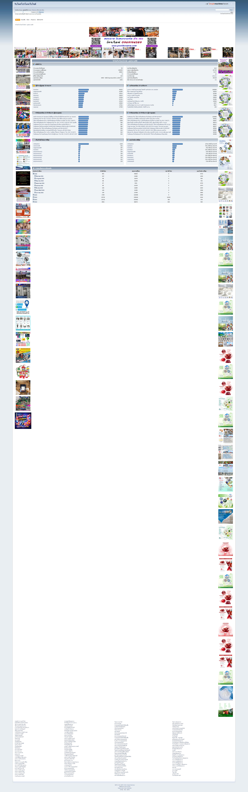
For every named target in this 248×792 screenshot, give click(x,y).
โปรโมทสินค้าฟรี (68, 744)
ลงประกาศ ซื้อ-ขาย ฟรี (69, 738)
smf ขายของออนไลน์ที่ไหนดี (121, 745)
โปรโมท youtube (68, 749)
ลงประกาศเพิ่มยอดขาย (177, 761)
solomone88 (36, 146)
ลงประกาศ (17, 754)
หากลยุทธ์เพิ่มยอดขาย (69, 721)
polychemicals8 (37, 159)
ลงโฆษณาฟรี (175, 773)
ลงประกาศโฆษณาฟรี (20, 773)
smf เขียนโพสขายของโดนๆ (121, 769)
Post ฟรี (174, 767)
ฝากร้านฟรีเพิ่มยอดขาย (177, 762)
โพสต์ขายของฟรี (18, 735)
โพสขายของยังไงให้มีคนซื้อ (121, 753)
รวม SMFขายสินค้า (68, 732)
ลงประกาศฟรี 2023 (19, 774)
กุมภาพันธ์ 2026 (40, 190)
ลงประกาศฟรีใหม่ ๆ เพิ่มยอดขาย (179, 764)
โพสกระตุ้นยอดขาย (176, 722)
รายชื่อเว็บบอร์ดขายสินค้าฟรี (70, 755)
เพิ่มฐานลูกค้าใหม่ (19, 730)
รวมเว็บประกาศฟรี (19, 733)
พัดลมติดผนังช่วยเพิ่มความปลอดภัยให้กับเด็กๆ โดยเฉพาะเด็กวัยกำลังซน (52, 130)
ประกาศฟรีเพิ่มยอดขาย (177, 759)
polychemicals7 (37, 153)
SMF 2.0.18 (117, 785)
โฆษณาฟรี (17, 738)
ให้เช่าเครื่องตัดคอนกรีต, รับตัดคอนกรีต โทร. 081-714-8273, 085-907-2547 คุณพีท (54, 122)
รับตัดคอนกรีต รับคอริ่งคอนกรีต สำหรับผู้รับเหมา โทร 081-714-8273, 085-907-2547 (55, 134)
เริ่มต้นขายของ (175, 726)
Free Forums (127, 786)
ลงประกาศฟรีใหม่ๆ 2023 (70, 741)
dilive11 (214, 76)
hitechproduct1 (37, 105)
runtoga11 (36, 97)
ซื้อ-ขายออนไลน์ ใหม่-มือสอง (134, 91)
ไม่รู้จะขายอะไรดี (118, 722)
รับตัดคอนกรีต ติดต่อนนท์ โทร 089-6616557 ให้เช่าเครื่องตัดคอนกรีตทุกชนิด (147, 134)
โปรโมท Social (67, 747)
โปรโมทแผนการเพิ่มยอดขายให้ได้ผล (180, 742)
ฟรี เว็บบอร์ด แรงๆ (68, 760)
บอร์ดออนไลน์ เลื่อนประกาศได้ (135, 101)
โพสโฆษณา (17, 747)
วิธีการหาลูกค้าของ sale (20, 724)
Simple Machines (131, 785)
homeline (35, 89)
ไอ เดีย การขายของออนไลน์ (121, 740)
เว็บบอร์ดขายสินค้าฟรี (69, 758)
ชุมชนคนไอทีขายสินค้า (69, 740)
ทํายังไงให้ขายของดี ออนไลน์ (21, 722)
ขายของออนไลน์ (68, 765)
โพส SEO (174, 772)
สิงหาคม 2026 (39, 176)
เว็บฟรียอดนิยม (18, 746)
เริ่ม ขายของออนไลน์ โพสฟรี (121, 743)
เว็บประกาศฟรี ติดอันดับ (20, 766)
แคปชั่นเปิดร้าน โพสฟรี (120, 770)
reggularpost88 (37, 91)
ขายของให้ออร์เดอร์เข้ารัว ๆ (121, 761)
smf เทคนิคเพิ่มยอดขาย (120, 775)
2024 (35, 197)
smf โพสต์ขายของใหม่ (133, 97)
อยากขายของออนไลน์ (69, 768)
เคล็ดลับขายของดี (68, 725)
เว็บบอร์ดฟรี (175, 734)
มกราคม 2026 (39, 192)
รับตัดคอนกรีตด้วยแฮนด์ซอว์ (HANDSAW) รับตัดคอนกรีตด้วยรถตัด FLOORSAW (54, 126)
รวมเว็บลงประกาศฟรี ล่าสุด (21, 732)
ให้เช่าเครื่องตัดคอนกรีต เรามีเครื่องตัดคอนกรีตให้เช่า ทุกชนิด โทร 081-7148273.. (54, 120)
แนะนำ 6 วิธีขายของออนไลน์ (70, 766)
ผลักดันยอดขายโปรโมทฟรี (178, 739)
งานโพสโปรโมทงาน (69, 729)
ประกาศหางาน (18, 751)
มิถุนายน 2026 (40, 181)
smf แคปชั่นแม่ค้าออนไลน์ (120, 758)
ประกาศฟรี (17, 740)
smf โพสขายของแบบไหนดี (121, 755)
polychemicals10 (37, 155)
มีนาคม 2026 (39, 188)
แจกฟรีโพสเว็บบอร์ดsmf (69, 752)
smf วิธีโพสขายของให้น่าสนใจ (121, 772)
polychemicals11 (37, 151)
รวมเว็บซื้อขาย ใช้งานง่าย (20, 757)
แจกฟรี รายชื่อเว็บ (68, 751)
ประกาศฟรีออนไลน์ (68, 733)
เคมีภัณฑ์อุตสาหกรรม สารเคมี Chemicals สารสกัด (140, 105)
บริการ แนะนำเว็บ (19, 752)
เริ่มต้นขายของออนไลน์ (69, 769)
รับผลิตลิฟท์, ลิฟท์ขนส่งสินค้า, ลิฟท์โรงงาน (138, 107)
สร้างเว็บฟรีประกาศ (68, 776)
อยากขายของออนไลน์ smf (120, 736)
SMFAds (121, 786)
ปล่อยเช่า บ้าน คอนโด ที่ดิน (21, 762)
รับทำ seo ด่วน (118, 729)
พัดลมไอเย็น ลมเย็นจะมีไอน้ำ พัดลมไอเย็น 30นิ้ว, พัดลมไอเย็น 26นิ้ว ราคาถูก (147, 122)
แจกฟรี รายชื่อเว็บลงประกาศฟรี (71, 746)
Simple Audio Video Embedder (125, 788)
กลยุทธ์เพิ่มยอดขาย (68, 724)
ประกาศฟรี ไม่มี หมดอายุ (20, 765)
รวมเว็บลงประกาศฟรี (20, 776)
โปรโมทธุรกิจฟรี (68, 743)
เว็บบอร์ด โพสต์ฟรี (68, 736)
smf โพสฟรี (117, 731)
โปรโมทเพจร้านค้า (176, 775)
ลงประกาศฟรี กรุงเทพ (20, 769)
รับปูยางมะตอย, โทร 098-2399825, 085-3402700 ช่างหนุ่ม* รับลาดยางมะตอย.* (148, 126)
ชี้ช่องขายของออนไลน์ (69, 773)
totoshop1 (36, 95)
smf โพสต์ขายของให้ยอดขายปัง (122, 748)
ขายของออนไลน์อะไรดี (177, 729)
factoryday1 (130, 157)
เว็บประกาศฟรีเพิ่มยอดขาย (178, 765)
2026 (35, 174)
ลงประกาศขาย (18, 744)
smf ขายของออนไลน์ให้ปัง (120, 765)
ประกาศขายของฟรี (176, 769)
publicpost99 (36, 103)
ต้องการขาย (17, 760)
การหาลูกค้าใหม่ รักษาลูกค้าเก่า (22, 727)
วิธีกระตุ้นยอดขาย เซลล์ (177, 723)
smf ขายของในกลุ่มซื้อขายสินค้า (122, 751)
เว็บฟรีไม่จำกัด (18, 741)
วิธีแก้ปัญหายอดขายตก (177, 725)
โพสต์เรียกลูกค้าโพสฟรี (120, 764)
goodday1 (130, 149)
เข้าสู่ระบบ (34, 10)
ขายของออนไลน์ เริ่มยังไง (70, 771)
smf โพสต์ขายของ (119, 767)
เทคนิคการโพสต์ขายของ (120, 747)
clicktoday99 (130, 161)
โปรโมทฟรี (174, 736)
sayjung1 (35, 107)
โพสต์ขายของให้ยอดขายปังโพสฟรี (122, 750)
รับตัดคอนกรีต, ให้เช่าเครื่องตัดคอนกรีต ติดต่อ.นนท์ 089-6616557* (50, 128)
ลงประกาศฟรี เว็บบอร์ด (133, 95)
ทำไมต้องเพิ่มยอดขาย (177, 748)
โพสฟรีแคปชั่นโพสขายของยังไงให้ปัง (123, 756)
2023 (35, 199)
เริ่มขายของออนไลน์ (119, 728)
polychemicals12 (37, 161)
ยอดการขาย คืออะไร (177, 751)
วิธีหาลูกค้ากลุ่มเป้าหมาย (20, 725)
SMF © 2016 (124, 785)
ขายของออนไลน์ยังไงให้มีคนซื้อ (121, 725)
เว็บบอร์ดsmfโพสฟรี (69, 754)
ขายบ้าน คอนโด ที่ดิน (19, 763)
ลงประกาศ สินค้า (68, 735)
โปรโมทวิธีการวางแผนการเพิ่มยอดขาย (181, 743)
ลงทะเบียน (41, 10)
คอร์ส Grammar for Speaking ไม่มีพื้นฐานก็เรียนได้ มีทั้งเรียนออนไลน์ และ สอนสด (54, 116)
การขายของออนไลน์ (68, 774)
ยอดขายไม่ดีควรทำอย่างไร (178, 745)
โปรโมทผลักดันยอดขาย (177, 740)
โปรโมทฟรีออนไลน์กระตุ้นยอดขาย (180, 758)
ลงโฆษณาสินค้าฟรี (19, 736)
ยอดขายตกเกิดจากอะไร (177, 747)
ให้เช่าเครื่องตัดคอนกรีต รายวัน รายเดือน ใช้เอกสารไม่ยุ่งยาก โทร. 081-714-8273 (54, 132)
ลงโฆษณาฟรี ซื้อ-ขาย (133, 103)
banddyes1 (36, 99)
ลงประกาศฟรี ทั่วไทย (19, 771)
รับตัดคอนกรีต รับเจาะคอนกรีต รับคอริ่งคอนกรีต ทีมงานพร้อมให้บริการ (52, 124)
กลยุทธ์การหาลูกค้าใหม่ (20, 721)
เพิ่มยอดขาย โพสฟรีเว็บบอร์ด (135, 93)
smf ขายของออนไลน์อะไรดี (121, 733)
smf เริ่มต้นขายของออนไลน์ (121, 739)
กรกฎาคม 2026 (40, 178)
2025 (35, 195)
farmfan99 (36, 101)
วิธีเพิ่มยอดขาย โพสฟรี (120, 773)
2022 (35, 202)
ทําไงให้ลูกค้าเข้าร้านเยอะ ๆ (70, 722)
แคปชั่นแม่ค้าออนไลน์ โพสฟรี (121, 759)
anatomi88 (130, 153)
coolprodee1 (130, 159)
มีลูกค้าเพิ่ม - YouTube (177, 737)
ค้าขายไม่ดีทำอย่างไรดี (69, 727)
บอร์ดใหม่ (129, 99)
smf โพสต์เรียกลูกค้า (119, 762)
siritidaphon (36, 144)
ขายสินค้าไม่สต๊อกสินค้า (120, 726)
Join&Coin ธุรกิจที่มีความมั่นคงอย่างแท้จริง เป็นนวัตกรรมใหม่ (143, 118)
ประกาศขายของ (18, 749)
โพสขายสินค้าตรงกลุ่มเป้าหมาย (71, 762)
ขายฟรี (174, 750)
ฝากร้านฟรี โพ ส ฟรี (19, 768)
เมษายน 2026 (39, 185)
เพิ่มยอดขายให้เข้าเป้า (177, 733)
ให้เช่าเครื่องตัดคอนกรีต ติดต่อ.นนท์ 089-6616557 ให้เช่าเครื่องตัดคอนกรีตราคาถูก (148, 124)
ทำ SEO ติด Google (19, 743)
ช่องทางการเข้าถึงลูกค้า (20, 729)
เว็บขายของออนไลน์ (119, 742)
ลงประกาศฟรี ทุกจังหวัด (20, 758)
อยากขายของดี (118, 723)
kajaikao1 (130, 146)
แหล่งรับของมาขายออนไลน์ (178, 728)
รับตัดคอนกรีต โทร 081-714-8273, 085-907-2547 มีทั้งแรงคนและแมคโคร (52, 118)
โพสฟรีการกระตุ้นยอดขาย (178, 755)
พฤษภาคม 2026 (40, 183)
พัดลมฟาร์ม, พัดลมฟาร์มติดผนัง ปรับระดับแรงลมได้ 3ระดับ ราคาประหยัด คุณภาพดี (149, 132)
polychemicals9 (37, 157)
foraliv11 (35, 93)
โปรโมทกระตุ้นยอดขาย (177, 756)
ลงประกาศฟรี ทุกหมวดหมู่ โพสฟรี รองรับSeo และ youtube (142, 89)
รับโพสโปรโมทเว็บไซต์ (25, 4)
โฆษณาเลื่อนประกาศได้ (69, 763)
